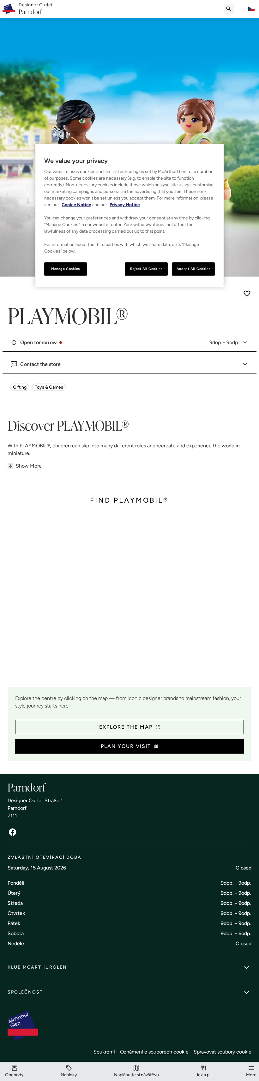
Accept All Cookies (193, 268)
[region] (129, 215)
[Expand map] (129, 600)
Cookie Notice (76, 204)
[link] (36, 9)
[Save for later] (247, 293)
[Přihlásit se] (13, 832)
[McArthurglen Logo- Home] (9, 9)
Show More (29, 466)
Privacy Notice (125, 204)
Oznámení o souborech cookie (154, 1052)
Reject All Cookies (146, 268)
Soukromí (104, 1052)
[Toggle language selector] (251, 9)
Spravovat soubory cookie (222, 1052)
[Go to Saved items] (241, 9)
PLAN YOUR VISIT (126, 746)
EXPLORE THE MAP (126, 727)
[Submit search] (229, 9)
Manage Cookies (65, 268)
